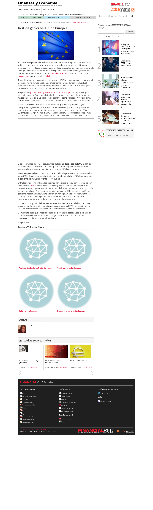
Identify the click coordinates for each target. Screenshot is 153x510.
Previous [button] (21, 374)
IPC (23, 393)
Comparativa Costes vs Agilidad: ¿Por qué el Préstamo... (127, 82)
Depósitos (25, 399)
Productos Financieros (29, 396)
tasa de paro (24, 76)
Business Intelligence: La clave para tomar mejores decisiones (128, 48)
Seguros (24, 414)
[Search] (132, 16)
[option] (30, 357)
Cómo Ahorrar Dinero (67, 408)
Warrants (64, 405)
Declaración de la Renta (68, 402)
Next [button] (91, 374)
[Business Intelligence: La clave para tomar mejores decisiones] (110, 47)
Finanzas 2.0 (104, 393)
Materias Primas (66, 419)
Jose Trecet (34, 367)
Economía (22, 22)
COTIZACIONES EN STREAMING (29, 10)
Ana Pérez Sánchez (80, 22)
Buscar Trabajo (65, 396)
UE (39, 22)
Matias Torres (63, 367)
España (29, 22)
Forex (63, 422)
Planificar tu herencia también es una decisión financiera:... (128, 118)
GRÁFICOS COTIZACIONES (57, 18)
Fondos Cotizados (27, 402)
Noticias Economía (66, 393)
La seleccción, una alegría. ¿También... (30, 361)
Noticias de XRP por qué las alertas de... (127, 63)
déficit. (48, 76)
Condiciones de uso (26, 430)
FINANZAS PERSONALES (83, 18)
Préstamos (25, 411)
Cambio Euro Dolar (67, 411)
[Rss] (133, 10)
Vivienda (63, 399)
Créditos (24, 408)
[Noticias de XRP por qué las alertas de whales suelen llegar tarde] (110, 64)
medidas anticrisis (59, 73)
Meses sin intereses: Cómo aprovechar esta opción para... (126, 100)
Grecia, (33, 185)
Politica (35, 22)
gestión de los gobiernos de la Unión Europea (51, 92)
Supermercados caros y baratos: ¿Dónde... (54, 361)
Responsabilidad (40, 430)
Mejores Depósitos (27, 423)
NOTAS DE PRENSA (49, 10)
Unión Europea (46, 22)
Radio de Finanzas (105, 401)
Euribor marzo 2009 (78, 360)
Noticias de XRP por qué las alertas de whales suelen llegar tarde (56, 15)
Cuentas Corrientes (28, 420)
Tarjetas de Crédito (28, 417)
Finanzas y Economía (37, 3)
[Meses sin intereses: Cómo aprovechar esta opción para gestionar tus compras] (110, 98)
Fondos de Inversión (28, 405)
